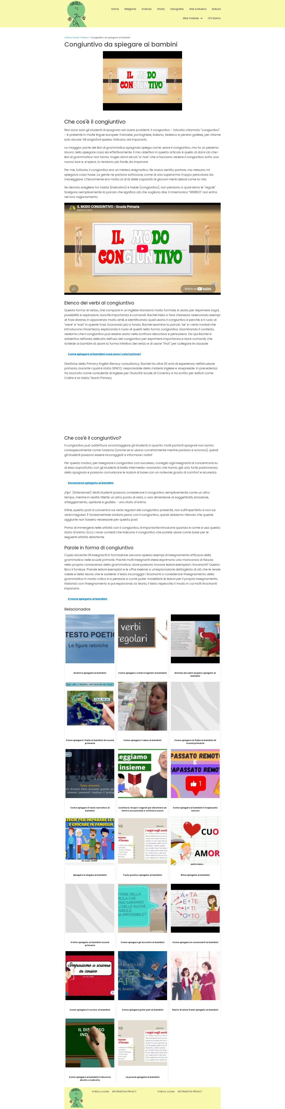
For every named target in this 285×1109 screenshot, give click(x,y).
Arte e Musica (197, 9)
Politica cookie (100, 1091)
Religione (130, 9)
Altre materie (191, 18)
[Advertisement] (142, 407)
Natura (216, 9)
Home (115, 9)
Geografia (177, 9)
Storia (161, 9)
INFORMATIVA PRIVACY (124, 1091)
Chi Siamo (214, 18)
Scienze (147, 9)
